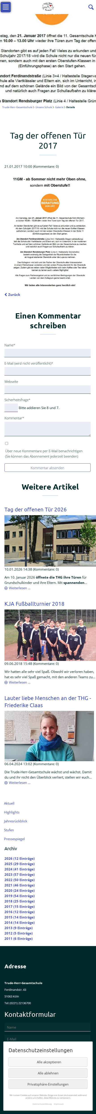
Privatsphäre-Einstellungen (48, 1084)
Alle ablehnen (48, 1073)
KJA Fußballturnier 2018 (34, 603)
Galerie (59, 107)
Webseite (11, 381)
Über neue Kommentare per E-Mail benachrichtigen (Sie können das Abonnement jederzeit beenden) (44, 453)
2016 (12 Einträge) (19, 912)
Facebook (8, 119)
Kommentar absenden (47, 468)
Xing (34, 119)
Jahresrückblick (15, 821)
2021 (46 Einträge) (19, 885)
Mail (43, 119)
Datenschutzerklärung (42, 1104)
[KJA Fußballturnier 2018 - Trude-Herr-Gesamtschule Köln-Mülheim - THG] (50, 635)
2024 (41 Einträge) (19, 869)
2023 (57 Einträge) (19, 874)
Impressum (59, 1104)
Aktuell (9, 803)
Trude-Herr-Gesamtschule (17, 107)
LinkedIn (25, 119)
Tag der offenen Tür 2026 (35, 509)
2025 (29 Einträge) (19, 864)
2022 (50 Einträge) (19, 880)
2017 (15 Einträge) (19, 906)
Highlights (11, 812)
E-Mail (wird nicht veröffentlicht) (28, 363)
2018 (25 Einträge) (19, 901)
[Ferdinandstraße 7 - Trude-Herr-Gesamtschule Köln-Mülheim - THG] (50, 540)
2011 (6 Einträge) (18, 938)
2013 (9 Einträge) (18, 928)
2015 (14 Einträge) (19, 917)
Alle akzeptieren (49, 1062)
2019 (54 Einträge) (19, 896)
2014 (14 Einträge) (19, 922)
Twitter (17, 119)
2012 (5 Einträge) (18, 933)
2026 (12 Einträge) (19, 858)
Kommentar (14, 418)
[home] (48, 6)
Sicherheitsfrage (17, 399)
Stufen (9, 830)
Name (11, 345)
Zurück (14, 294)
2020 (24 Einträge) (19, 890)
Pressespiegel (14, 839)
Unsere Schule (43, 107)
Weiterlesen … (20, 588)
